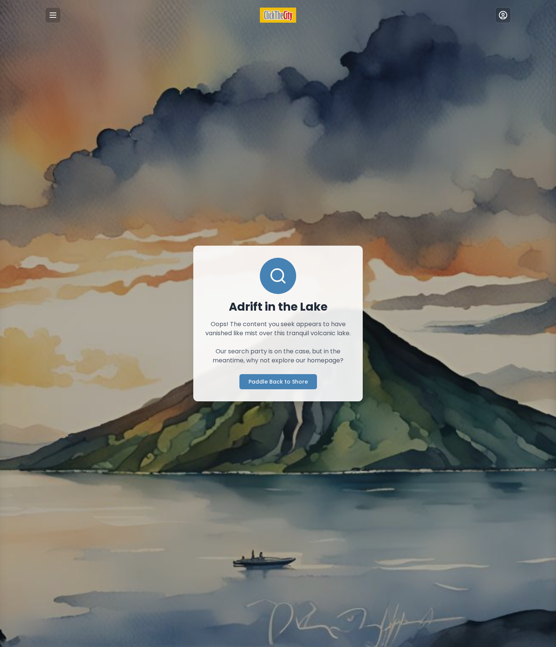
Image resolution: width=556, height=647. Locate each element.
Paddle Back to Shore (278, 381)
